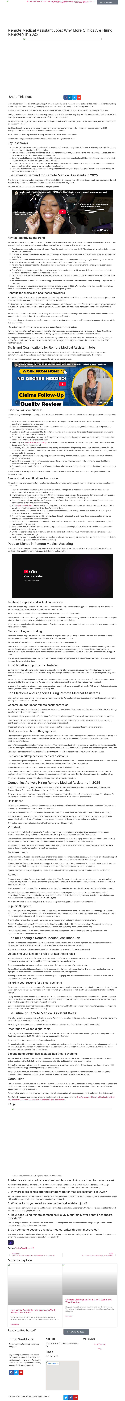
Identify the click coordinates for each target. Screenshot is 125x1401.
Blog (99, 1349)
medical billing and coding (35, 442)
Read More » (15, 1324)
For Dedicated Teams (79, 2)
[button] (65, 97)
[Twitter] (16, 1372)
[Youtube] (21, 1372)
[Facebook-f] (70, 1397)
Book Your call (99, 1344)
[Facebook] (11, 1372)
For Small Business (59, 2)
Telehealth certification (23, 505)
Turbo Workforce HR (24, 1248)
